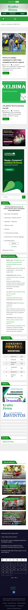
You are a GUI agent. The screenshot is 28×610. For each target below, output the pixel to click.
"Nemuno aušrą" (8, 225)
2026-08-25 (8, 523)
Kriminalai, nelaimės (14, 498)
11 (14, 565)
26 (18, 569)
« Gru (12, 577)
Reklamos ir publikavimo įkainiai (14, 608)
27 (21, 569)
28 (25, 569)
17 (10, 567)
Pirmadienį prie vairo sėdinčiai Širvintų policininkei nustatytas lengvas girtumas (15, 262)
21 (25, 567)
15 (3, 567)
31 (10, 572)
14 (25, 565)
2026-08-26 (8, 492)
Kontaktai (5, 603)
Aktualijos (6, 485)
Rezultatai (14, 246)
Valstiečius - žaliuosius (10, 221)
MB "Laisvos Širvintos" (20, 600)
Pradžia (3, 24)
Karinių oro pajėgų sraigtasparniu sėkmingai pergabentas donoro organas (13, 60)
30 (7, 572)
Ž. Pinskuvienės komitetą (11, 233)
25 (14, 569)
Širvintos (6, 486)
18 (14, 567)
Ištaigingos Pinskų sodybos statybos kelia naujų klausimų (14, 320)
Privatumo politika (21, 603)
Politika (17, 485)
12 (18, 565)
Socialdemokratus (9, 240)
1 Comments (17, 523)
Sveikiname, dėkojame (8, 471)
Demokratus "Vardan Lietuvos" (12, 217)
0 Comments (16, 64)
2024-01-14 (7, 64)
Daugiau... (6, 73)
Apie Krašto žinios (12, 603)
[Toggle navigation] (15, 19)
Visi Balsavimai (20, 605)
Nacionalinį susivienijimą (11, 214)
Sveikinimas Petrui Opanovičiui (11, 474)
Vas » (16, 577)
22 (3, 569)
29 (3, 572)
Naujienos (12, 485)
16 (7, 567)
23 (7, 569)
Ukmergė (17, 515)
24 (10, 569)
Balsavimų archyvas (8, 250)
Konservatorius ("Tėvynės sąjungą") (14, 237)
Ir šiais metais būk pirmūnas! (11, 489)
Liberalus (6, 229)
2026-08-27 (8, 477)
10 (10, 565)
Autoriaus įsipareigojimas (10, 605)
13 (21, 565)
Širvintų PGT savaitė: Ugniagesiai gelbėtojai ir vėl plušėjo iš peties (13, 504)
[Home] (3, 19)
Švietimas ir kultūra (14, 486)
